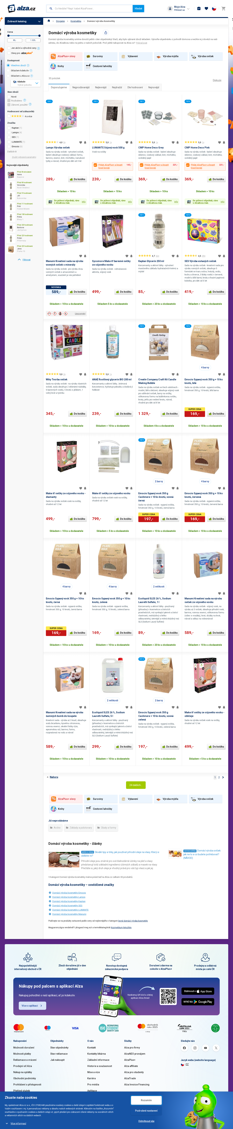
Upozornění (80, 313)
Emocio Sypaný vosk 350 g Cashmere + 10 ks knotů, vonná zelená (155, 716)
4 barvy (205, 367)
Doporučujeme (59, 87)
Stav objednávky (59, 1047)
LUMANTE (17, 142)
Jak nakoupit (57, 1060)
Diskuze (217, 80)
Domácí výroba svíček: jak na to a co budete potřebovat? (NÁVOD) (202, 854)
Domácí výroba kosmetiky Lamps (68, 897)
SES (14, 137)
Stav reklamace (59, 1053)
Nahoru (54, 777)
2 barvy (159, 481)
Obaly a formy (108, 827)
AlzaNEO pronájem (134, 1053)
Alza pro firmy (132, 1047)
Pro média (93, 1084)
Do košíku (79, 179)
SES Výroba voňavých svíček (200, 261)
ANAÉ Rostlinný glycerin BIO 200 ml (112, 379)
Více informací (18, 1123)
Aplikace (92, 1090)
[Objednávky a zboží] (199, 8)
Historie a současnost (99, 1066)
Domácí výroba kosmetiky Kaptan (68, 901)
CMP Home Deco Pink (197, 147)
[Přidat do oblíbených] (80, 142)
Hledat (138, 8)
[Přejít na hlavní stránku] (22, 8)
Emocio (15, 146)
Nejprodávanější (81, 87)
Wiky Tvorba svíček (56, 379)
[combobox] (90, 8)
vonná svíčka (190, 851)
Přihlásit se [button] (179, 10)
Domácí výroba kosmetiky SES (67, 905)
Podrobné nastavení (146, 1110)
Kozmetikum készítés (121, 927)
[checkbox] (24, 48)
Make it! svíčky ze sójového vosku (111, 493)
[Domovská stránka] (49, 21)
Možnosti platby (22, 1053)
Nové (13, 97)
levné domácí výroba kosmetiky (133, 921)
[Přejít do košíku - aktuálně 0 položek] (223, 8)
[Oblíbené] (206, 8)
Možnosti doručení (23, 1047)
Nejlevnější (100, 87)
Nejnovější (153, 87)
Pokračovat (141, 43)
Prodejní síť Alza (22, 1066)
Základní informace (98, 1060)
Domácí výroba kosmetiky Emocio (69, 892)
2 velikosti (158, 586)
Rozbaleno (16, 101)
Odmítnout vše (146, 1121)
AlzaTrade (130, 1078)
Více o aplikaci (30, 1005)
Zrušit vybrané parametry (24, 157)
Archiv (57, 827)
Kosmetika (76, 21)
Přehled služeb (21, 1090)
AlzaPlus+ (129, 1060)
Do (39, 36)
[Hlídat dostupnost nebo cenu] (85, 142)
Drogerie (60, 21)
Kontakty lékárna (96, 1053)
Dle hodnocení (135, 87)
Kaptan (15, 128)
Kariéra (91, 1078)
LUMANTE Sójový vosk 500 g (108, 147)
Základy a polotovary (80, 827)
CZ (187, 1064)
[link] (24, 259)
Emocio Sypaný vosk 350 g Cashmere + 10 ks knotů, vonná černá (155, 497)
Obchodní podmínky (24, 1078)
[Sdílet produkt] (105, 32)
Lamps (15, 132)
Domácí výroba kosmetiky (101, 21)
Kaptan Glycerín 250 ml (151, 261)
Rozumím (146, 1100)
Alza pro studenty (134, 1072)
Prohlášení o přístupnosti (27, 1084)
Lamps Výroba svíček (58, 147)
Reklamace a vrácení (25, 1060)
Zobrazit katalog (16, 21)
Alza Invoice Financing (136, 1084)
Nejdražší (117, 87)
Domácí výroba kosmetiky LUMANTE (70, 910)
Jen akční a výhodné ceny (23, 48)
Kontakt (91, 1047)
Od (8, 36)
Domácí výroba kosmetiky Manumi (69, 914)
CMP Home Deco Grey (151, 147)
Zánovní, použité (19, 105)
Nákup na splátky (22, 1072)
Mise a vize (93, 1072)
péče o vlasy (87, 852)
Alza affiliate (131, 1066)
